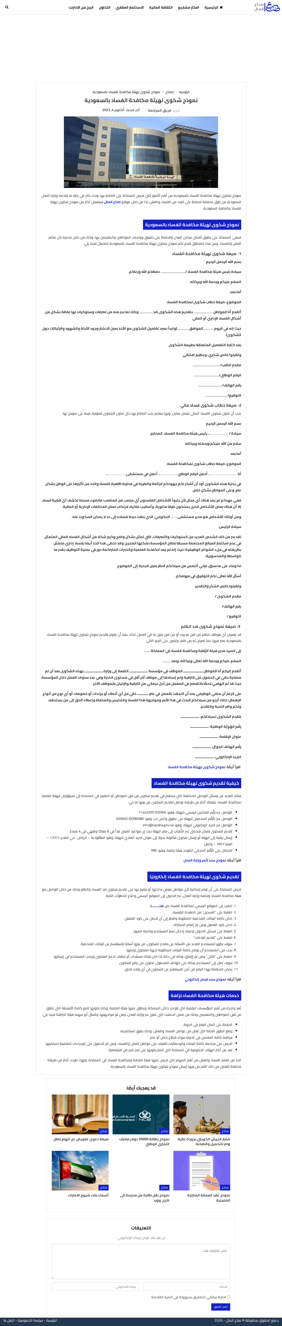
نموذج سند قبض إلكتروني (205, 979)
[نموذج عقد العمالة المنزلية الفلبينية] (201, 1171)
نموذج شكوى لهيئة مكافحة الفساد (196, 767)
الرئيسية (211, 7)
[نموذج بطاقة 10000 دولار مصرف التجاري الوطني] (141, 1114)
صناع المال (112, 201)
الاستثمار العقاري (130, 7)
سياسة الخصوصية (30, 1320)
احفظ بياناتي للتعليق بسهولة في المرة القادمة (188, 1297)
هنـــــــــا (157, 905)
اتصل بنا (9, 1320)
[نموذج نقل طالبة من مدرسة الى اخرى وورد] (141, 1171)
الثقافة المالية (161, 7)
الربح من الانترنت (81, 7)
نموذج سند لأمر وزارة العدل (205, 860)
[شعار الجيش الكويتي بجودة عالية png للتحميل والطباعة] (201, 1114)
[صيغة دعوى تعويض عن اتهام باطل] (80, 1114)
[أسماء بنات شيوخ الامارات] (80, 1171)
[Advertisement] (141, 48)
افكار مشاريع (188, 7)
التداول (104, 7)
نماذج (225, 1131)
